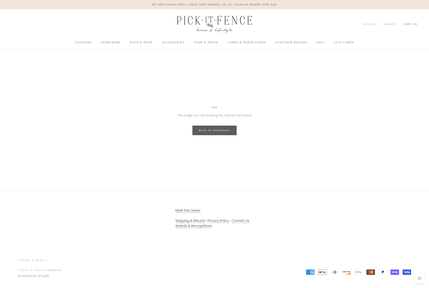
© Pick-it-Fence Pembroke (40, 270)
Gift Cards (344, 42)
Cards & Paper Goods (247, 42)
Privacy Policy (218, 220)
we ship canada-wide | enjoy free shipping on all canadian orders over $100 (214, 4)
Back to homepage (214, 130)
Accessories (173, 42)
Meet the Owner (187, 210)
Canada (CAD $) (31, 260)
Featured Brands (291, 42)
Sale (321, 42)
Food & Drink (206, 42)
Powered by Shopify (33, 276)
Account (370, 24)
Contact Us (240, 220)
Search (390, 24)
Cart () (410, 24)
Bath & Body (141, 42)
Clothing (83, 42)
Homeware (111, 42)
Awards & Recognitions (193, 226)
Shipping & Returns (190, 220)
